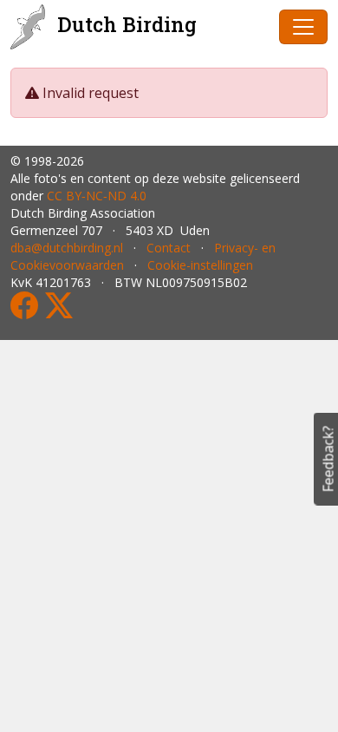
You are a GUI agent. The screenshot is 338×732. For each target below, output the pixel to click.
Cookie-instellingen (200, 265)
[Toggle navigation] (303, 27)
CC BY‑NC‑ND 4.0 (96, 195)
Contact (168, 247)
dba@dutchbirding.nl (66, 247)
